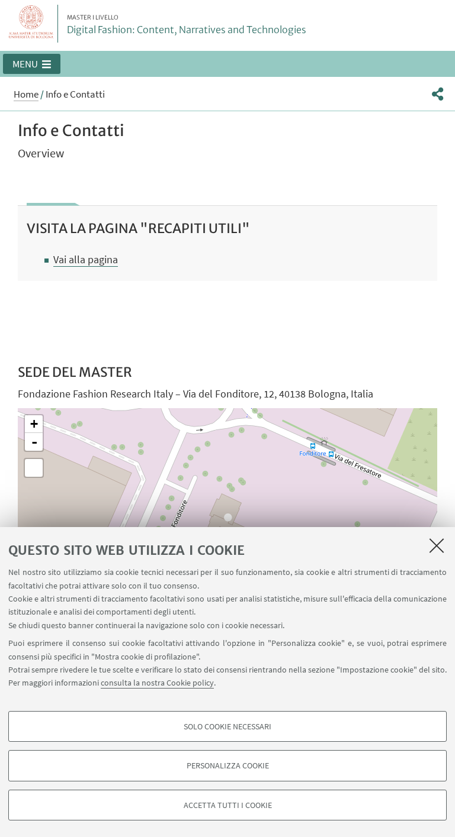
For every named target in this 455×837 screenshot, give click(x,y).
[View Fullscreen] (34, 468)
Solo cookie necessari (227, 726)
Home (26, 94)
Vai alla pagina (85, 259)
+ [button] (34, 423)
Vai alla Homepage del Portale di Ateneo (31, 24)
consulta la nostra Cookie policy (157, 682)
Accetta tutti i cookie (228, 805)
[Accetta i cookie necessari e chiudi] (436, 545)
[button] (31, 64)
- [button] (34, 442)
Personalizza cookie (228, 765)
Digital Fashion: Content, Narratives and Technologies (186, 25)
